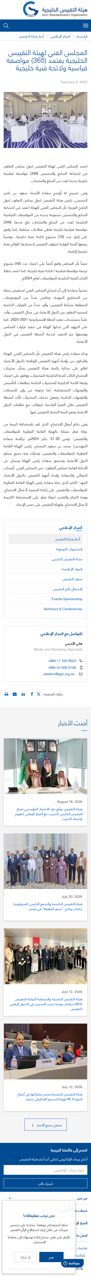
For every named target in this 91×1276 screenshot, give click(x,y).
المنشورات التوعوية (69, 549)
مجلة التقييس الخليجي (67, 559)
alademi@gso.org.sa (58, 673)
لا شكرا (25, 1257)
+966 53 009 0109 (62, 667)
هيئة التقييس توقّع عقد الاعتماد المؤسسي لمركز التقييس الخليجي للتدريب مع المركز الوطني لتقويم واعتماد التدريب (48, 813)
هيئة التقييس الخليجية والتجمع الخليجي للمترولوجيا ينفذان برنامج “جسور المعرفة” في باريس (47, 905)
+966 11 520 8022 (62, 660)
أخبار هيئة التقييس (31, 36)
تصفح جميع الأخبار (49, 1125)
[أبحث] (6, 25)
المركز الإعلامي (60, 36)
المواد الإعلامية (72, 569)
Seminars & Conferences (63, 609)
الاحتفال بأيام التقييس (67, 589)
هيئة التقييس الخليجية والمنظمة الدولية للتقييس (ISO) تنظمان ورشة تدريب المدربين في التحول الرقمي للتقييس (46, 1003)
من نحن (82, 1198)
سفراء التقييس (72, 579)
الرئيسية (82, 36)
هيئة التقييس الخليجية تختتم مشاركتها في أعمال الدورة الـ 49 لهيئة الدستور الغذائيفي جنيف (49, 1096)
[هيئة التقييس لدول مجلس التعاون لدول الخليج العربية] (55, 9)
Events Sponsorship (67, 599)
